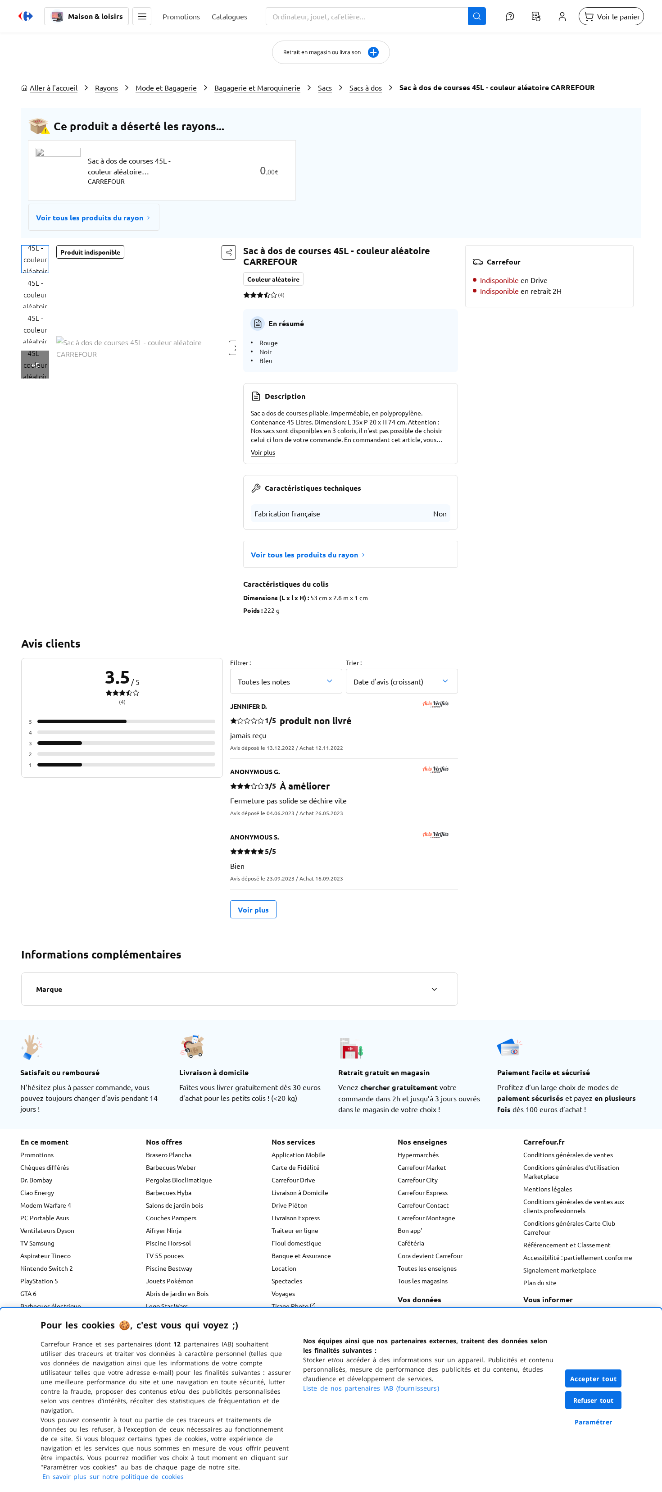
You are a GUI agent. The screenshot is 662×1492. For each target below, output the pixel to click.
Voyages (283, 1293)
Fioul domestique (297, 1243)
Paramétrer (593, 1422)
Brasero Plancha (168, 1154)
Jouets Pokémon (170, 1281)
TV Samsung (37, 1243)
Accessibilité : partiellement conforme (577, 1257)
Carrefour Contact (423, 1205)
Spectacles (287, 1281)
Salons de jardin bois (174, 1205)
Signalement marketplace (559, 1270)
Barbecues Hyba (168, 1192)
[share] (229, 252)
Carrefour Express (423, 1192)
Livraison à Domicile (300, 1192)
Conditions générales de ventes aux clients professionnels (573, 1205)
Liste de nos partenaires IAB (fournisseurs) (371, 1388)
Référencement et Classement (567, 1245)
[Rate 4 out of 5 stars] (266, 294)
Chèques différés (44, 1167)
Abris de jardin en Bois (177, 1293)
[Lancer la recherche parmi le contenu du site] (476, 16)
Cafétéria (411, 1243)
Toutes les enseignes (427, 1268)
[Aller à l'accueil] (25, 16)
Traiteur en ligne (295, 1230)
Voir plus (263, 452)
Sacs (325, 87)
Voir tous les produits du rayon (89, 217)
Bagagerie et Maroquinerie (257, 87)
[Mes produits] (535, 16)
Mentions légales (547, 1189)
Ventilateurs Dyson (47, 1230)
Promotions (37, 1154)
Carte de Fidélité (296, 1167)
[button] (141, 16)
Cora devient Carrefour (430, 1255)
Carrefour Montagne (426, 1218)
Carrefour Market (422, 1167)
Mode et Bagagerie (166, 87)
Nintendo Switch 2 (46, 1268)
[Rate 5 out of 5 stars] (273, 294)
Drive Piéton (290, 1205)
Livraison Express (296, 1218)
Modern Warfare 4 (45, 1205)
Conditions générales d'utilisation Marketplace (571, 1171)
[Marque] (434, 989)
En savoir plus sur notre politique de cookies (113, 1476)
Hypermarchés (418, 1154)
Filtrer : (240, 662)
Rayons (106, 87)
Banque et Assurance (301, 1255)
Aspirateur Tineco (45, 1255)
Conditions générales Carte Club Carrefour (569, 1227)
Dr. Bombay (36, 1180)
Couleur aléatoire (273, 279)
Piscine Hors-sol (168, 1243)
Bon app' (410, 1230)
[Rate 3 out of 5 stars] (260, 294)
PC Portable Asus (44, 1218)
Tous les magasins (423, 1281)
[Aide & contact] (509, 16)
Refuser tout (593, 1400)
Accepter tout (593, 1378)
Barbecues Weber (171, 1167)
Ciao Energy (37, 1192)
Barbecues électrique (50, 1306)
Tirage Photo (291, 1306)
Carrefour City (418, 1180)
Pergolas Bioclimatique (179, 1180)
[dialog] (331, 1400)
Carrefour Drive (293, 1180)
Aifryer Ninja (163, 1230)
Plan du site (540, 1282)
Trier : (354, 662)
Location (284, 1268)
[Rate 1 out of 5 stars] (246, 294)
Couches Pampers (171, 1218)
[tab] (35, 259)
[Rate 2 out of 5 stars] (253, 294)
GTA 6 (28, 1293)
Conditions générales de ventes (568, 1154)
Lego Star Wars (167, 1306)
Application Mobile (299, 1154)
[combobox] (376, 16)
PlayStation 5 (39, 1281)
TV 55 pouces (165, 1255)
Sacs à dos (365, 87)
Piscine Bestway (169, 1268)
